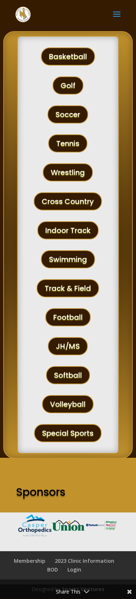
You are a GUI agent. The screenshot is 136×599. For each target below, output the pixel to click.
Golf (68, 85)
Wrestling (68, 172)
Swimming (68, 259)
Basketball (68, 56)
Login (74, 569)
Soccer (67, 114)
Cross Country (68, 201)
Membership (29, 560)
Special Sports (68, 433)
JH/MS (68, 346)
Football (68, 317)
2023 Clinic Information (84, 560)
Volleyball (68, 404)
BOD (52, 569)
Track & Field (68, 288)
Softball (68, 375)
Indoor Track (68, 230)
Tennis (67, 143)
